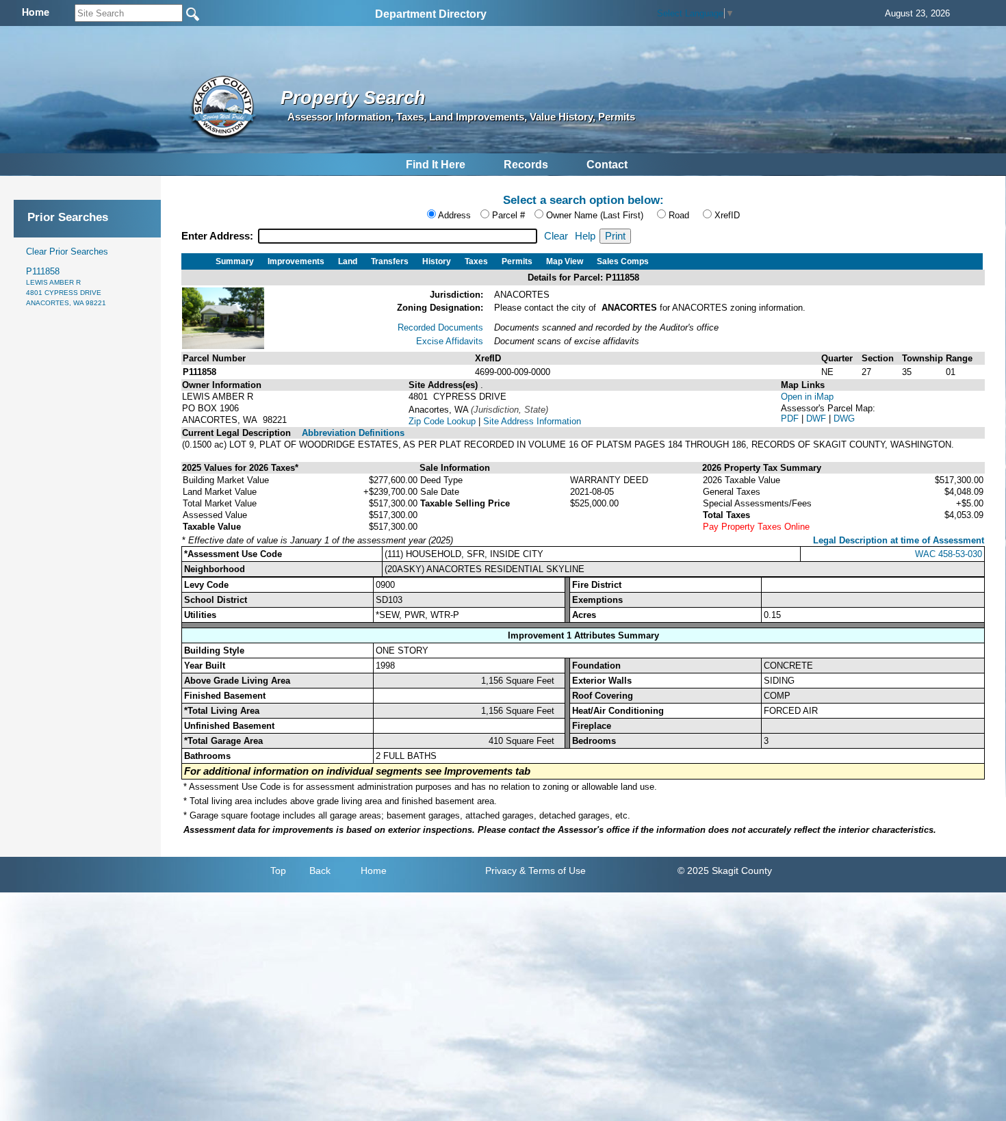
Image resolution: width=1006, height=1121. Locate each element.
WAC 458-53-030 (948, 554)
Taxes (476, 261)
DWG (844, 418)
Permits (517, 261)
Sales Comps (623, 261)
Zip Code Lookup (442, 421)
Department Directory (431, 14)
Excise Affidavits (449, 341)
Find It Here (435, 164)
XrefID (727, 215)
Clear (556, 236)
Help (585, 236)
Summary (235, 261)
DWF (817, 418)
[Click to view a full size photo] (223, 346)
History (436, 261)
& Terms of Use (552, 870)
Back (320, 870)
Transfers (390, 261)
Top (278, 870)
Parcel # (508, 215)
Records (526, 164)
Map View (564, 261)
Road (679, 215)
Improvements (296, 261)
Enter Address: (218, 236)
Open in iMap (807, 396)
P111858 (66, 286)
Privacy (501, 870)
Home (374, 870)
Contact (607, 164)
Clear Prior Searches (67, 251)
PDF (791, 418)
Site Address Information (532, 421)
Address (454, 215)
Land (347, 261)
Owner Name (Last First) (594, 215)
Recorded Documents (440, 327)
